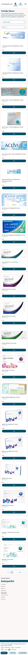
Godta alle (4, 652)
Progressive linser (4, 594)
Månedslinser (4, 590)
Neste (20, 572)
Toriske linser (4, 592)
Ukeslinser (3, 597)
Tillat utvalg (12, 652)
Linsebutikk (3, 584)
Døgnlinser (3, 588)
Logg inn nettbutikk (15, 5)
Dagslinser (3, 586)
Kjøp (14, 52)
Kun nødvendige (22, 652)
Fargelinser (3, 599)
